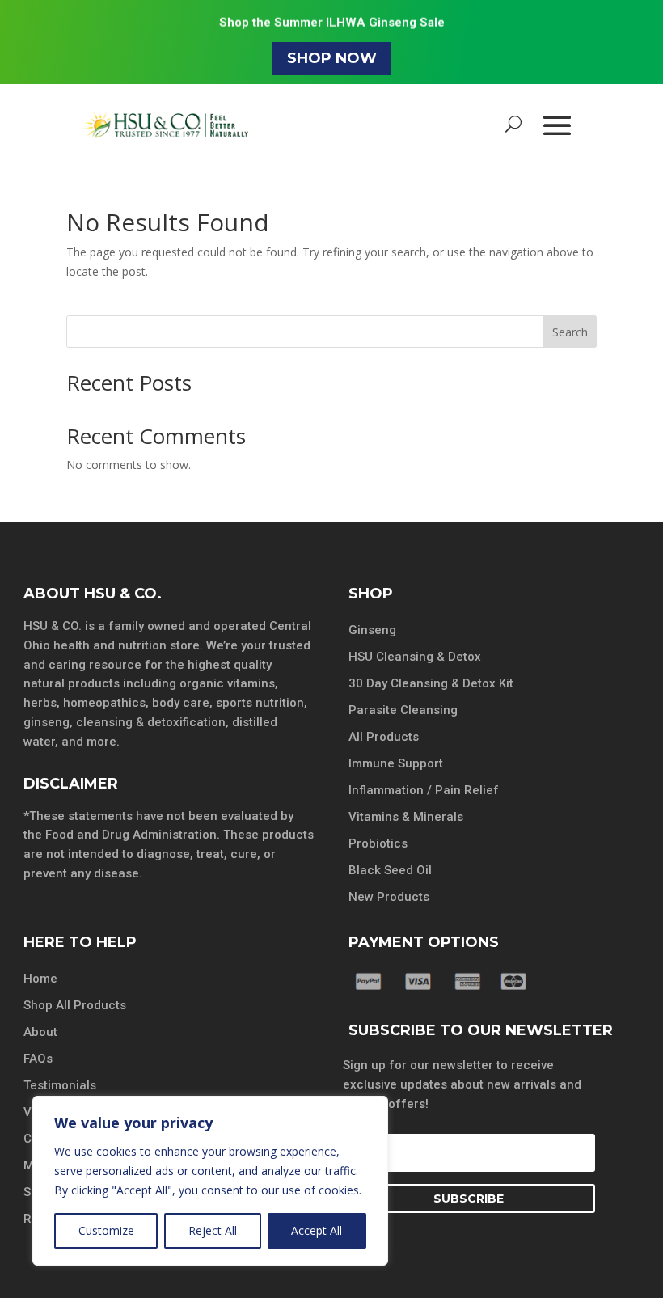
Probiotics (378, 843)
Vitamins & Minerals (405, 817)
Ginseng (372, 630)
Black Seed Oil (390, 870)
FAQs (38, 1058)
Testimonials (59, 1085)
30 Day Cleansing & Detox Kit (430, 683)
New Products (388, 897)
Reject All (212, 1230)
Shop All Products (74, 1005)
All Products (383, 736)
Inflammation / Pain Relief (423, 790)
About (40, 1032)
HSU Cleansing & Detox (414, 656)
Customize (106, 1230)
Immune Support (395, 763)
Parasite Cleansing (403, 710)
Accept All (316, 1230)
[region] (210, 1181)
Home (40, 978)
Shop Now (332, 58)
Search (570, 332)
